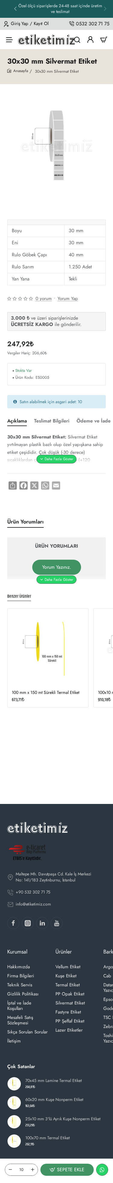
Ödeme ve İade (94, 421)
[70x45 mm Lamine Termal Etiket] (14, 1084)
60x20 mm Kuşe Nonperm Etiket (54, 1099)
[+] (32, 1169)
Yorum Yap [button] (68, 298)
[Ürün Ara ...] (77, 39)
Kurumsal (17, 952)
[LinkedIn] (42, 923)
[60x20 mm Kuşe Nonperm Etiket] (14, 1103)
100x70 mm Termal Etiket (47, 1138)
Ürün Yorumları (25, 522)
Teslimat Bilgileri (51, 421)
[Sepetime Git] (103, 39)
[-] (10, 1169)
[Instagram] (28, 923)
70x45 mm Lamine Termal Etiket (53, 1080)
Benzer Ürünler (19, 596)
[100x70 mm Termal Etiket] (14, 1141)
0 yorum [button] (44, 298)
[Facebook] (13, 923)
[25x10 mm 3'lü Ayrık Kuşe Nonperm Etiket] (14, 1122)
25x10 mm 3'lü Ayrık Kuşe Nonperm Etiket (62, 1119)
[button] (105, 8)
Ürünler (63, 952)
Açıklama (17, 421)
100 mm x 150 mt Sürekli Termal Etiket (45, 692)
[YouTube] (57, 923)
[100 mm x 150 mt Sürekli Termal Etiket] (48, 649)
